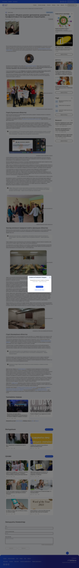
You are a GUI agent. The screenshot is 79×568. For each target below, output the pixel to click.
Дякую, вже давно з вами (39, 289)
